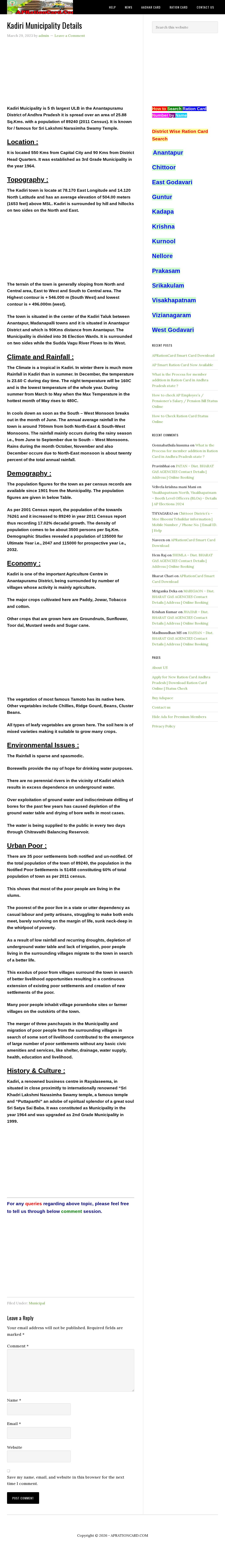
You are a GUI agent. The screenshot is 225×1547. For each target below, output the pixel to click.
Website (14, 1447)
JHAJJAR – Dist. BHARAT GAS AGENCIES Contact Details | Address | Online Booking (180, 617)
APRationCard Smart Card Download (183, 355)
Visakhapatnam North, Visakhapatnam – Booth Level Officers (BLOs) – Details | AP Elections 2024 (184, 498)
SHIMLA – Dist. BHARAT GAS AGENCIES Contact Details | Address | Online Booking (182, 561)
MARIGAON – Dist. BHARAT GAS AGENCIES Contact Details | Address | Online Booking (183, 597)
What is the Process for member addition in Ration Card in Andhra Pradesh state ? (180, 380)
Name (14, 1400)
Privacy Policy (163, 726)
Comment (18, 1345)
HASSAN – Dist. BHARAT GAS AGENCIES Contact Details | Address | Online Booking (182, 638)
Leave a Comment (69, 35)
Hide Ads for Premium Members (179, 716)
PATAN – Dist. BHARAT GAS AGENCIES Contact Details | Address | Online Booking (183, 472)
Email (14, 1423)
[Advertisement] (70, 74)
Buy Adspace (162, 698)
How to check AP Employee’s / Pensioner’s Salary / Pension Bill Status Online (185, 401)
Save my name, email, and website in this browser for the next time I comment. (65, 1480)
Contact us (161, 707)
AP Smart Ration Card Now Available (182, 365)
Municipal (37, 1303)
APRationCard (40, 7)
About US (160, 667)
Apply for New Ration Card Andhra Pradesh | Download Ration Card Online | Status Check (181, 683)
